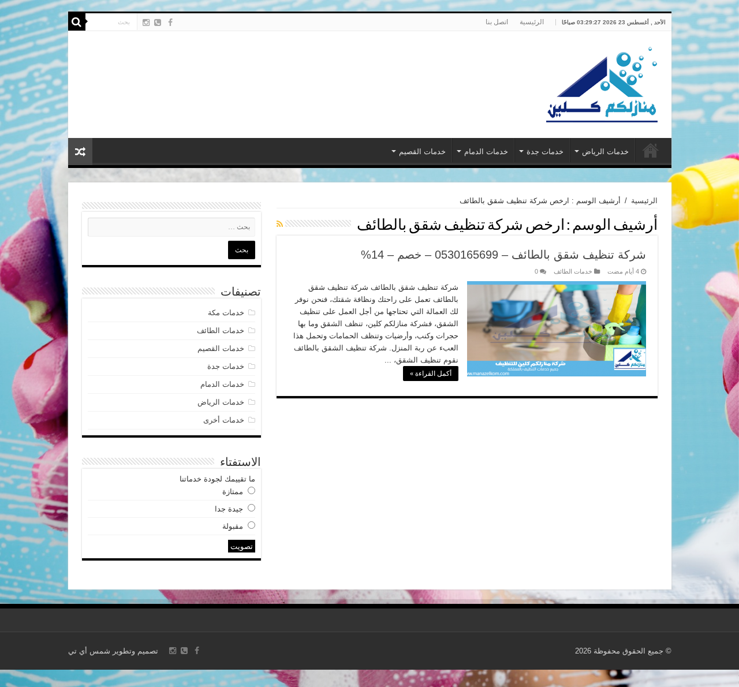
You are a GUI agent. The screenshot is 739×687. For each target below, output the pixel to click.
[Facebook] (170, 22)
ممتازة (232, 491)
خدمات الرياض (605, 151)
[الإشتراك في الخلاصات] (280, 224)
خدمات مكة (226, 312)
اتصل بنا (497, 22)
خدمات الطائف (573, 271)
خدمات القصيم (422, 151)
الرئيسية (532, 22)
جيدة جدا (229, 509)
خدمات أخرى (223, 420)
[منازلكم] (601, 82)
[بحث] (76, 22)
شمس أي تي (89, 651)
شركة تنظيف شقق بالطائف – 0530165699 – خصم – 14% (503, 254)
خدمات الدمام (486, 151)
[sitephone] (157, 22)
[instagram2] (146, 22)
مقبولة (232, 526)
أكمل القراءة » (430, 373)
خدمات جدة (545, 151)
